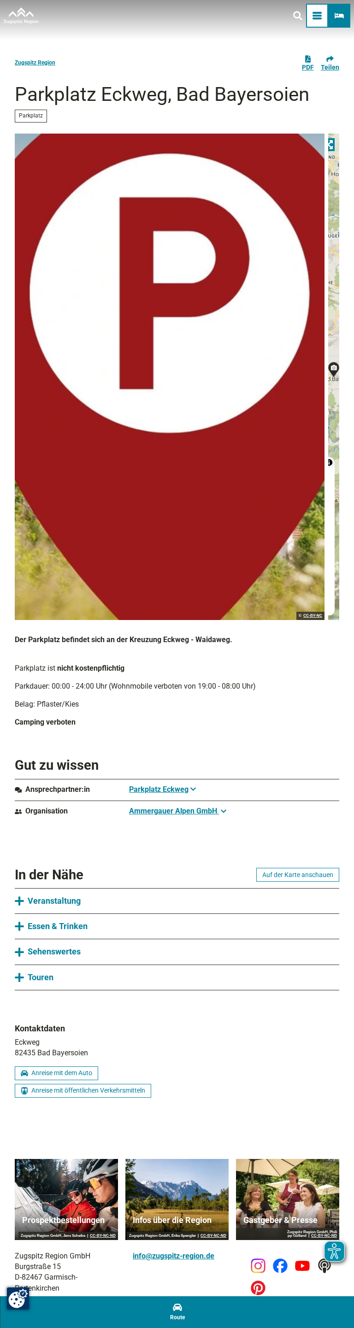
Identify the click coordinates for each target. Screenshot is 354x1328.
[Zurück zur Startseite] (21, 15)
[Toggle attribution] (329, 462)
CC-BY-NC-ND (103, 1236)
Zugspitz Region (35, 62)
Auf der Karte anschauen (297, 874)
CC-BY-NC (312, 616)
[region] (333, 377)
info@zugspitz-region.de (173, 1256)
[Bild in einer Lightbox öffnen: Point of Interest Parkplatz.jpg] (169, 377)
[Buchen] (339, 16)
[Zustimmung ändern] (18, 1298)
